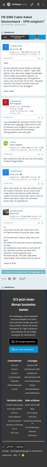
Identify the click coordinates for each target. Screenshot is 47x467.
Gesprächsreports (14, 421)
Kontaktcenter (32, 373)
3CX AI (14, 429)
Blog (32, 409)
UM (34, 158)
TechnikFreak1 (8, 25)
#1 (42, 58)
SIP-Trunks (14, 433)
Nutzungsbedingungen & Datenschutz (26, 451)
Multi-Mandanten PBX (32, 377)
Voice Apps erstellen (14, 409)
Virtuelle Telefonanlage (14, 405)
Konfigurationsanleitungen (32, 422)
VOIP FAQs (32, 417)
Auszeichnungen (15, 377)
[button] (4, 4)
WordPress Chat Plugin (14, 425)
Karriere (15, 369)
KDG (20, 158)
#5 (42, 223)
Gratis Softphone (14, 417)
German (19, 447)
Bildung (32, 385)
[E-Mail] (19, 278)
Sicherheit (32, 431)
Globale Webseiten (15, 385)
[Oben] (19, 455)
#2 (42, 117)
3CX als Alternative (32, 427)
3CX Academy (32, 413)
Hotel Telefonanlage (32, 381)
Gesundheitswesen (32, 389)
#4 (42, 184)
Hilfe (15, 455)
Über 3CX (14, 365)
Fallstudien (15, 381)
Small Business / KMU (32, 369)
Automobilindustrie (32, 393)
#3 (42, 154)
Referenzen (32, 435)
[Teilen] (38, 58)
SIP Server (14, 413)
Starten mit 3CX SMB (32, 405)
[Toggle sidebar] (43, 4)
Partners (14, 373)
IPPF (11, 447)
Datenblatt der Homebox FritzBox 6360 (24, 122)
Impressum (7, 455)
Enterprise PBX (32, 365)
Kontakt (14, 389)
